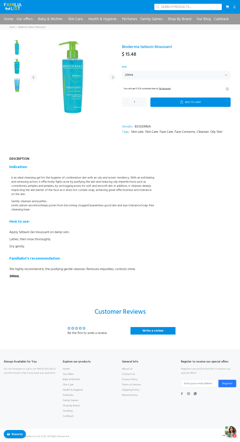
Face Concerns (185, 132)
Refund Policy (130, 395)
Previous (33, 77)
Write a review (153, 330)
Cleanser (203, 132)
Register (227, 383)
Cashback (68, 416)
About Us (127, 369)
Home (12, 27)
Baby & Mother (71, 379)
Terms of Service (131, 385)
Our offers (68, 374)
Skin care (137, 132)
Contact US (128, 374)
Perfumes (68, 395)
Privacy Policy (129, 379)
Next (112, 77)
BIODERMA (143, 126)
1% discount (165, 89)
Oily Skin (216, 132)
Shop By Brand (71, 406)
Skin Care (151, 132)
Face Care (166, 132)
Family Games (70, 400)
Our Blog (68, 411)
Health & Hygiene (73, 390)
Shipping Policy (131, 390)
